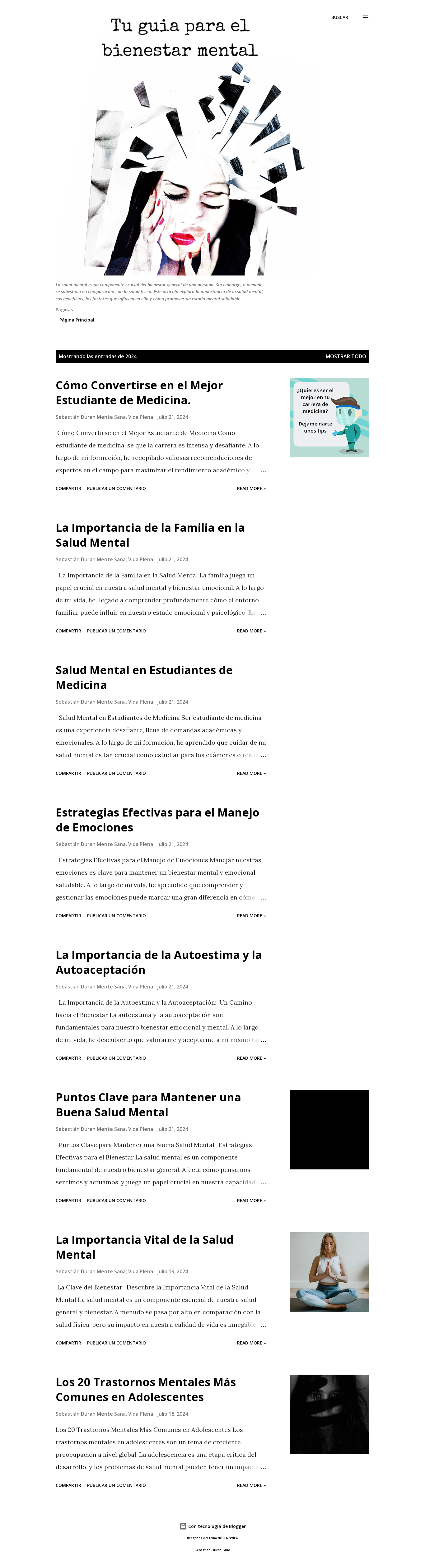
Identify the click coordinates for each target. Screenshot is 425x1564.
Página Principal (76, 320)
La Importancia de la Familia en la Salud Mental (150, 535)
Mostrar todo (346, 356)
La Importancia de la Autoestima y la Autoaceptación (159, 962)
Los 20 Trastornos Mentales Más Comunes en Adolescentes (146, 1389)
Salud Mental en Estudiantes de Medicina (144, 677)
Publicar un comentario (116, 488)
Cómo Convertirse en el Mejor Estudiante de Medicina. (139, 392)
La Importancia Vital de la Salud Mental (145, 1247)
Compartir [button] (68, 488)
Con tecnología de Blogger (216, 1526)
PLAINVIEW (230, 1538)
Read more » (251, 488)
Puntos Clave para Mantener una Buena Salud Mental (148, 1105)
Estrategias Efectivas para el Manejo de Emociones (157, 820)
